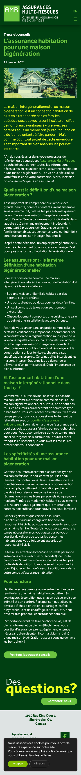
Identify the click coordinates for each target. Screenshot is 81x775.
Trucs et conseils (17, 34)
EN (75, 12)
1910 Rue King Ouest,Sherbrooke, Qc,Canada (40, 719)
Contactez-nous (59, 701)
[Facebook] (65, 736)
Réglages (39, 764)
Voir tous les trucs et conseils (30, 655)
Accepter (17, 764)
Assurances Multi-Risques (57, 161)
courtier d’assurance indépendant (31, 423)
